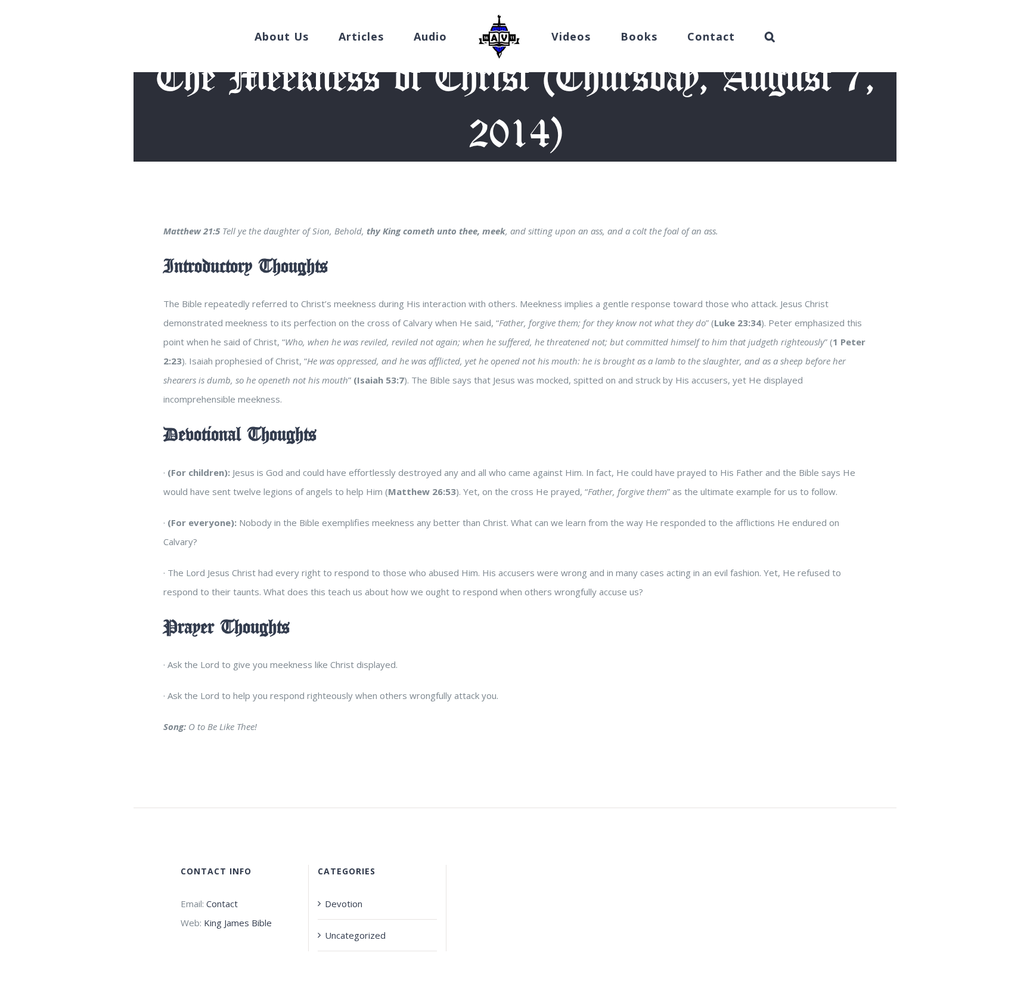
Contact (222, 904)
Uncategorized (355, 935)
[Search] (733, 36)
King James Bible (238, 923)
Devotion (343, 904)
